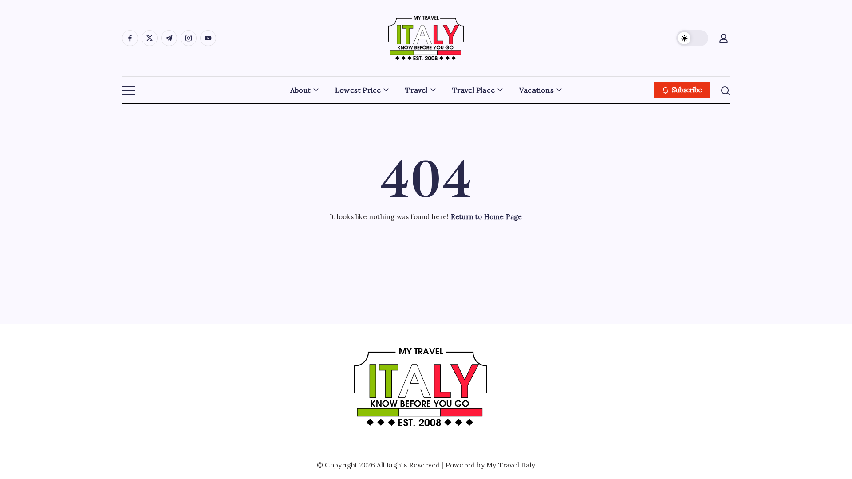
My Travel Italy (510, 465)
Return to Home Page (486, 216)
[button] (692, 38)
